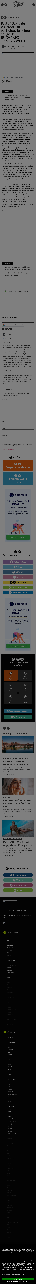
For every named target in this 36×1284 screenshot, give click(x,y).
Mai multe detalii (8, 1254)
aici (33, 1261)
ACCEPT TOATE (18, 1279)
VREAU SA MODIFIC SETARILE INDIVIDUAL (18, 1281)
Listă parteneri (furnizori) (6, 1275)
